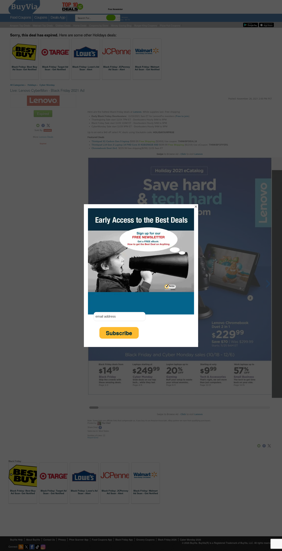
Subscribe (119, 333)
